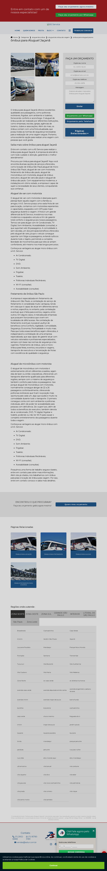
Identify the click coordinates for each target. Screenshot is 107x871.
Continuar (54, 865)
